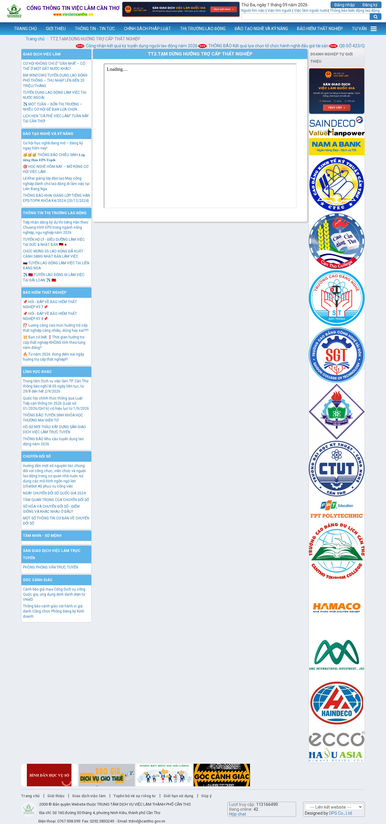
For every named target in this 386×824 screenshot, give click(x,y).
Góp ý (206, 796)
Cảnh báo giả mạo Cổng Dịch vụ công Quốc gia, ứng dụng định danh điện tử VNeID (54, 594)
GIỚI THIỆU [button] (56, 28)
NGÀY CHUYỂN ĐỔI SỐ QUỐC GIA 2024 (54, 493)
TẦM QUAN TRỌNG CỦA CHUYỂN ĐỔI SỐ (56, 500)
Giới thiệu (55, 796)
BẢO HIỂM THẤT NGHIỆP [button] (320, 28)
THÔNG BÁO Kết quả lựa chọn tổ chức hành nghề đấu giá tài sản (259, 45)
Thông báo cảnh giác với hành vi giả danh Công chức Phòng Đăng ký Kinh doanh (53, 611)
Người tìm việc (253, 10)
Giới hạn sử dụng (178, 796)
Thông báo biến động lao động (355, 10)
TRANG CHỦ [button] (25, 28)
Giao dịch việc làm (42, 54)
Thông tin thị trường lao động (55, 213)
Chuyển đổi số (37, 456)
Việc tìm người (279, 10)
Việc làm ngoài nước (311, 10)
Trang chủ (35, 38)
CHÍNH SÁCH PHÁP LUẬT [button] (147, 28)
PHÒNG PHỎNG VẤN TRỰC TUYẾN (50, 567)
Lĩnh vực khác (37, 372)
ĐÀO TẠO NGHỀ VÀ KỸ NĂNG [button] (261, 28)
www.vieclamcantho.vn (4, 29)
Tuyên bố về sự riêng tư (134, 796)
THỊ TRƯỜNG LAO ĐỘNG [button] (203, 28)
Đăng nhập (344, 4)
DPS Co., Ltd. (341, 813)
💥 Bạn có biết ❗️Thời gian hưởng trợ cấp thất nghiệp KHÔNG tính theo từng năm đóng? (54, 342)
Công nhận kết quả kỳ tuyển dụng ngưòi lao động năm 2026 (132, 45)
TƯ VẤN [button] (359, 28)
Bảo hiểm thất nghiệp (44, 292)
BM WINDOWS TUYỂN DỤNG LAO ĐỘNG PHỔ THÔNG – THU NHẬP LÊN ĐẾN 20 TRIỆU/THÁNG (55, 80)
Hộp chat (237, 814)
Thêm (373, 29)
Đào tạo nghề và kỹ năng (48, 134)
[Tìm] (375, 16)
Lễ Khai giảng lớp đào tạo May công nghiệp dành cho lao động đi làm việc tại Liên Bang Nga (56, 183)
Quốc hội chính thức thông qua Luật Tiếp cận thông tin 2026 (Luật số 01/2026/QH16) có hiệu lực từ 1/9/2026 (56, 403)
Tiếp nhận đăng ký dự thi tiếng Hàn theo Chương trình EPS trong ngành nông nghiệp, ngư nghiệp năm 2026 (55, 227)
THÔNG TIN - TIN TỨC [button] (95, 28)
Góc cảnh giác (38, 580)
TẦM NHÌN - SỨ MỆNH (42, 536)
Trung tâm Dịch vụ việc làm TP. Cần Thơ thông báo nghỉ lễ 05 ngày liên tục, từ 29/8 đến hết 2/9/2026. (55, 386)
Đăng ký (370, 4)
